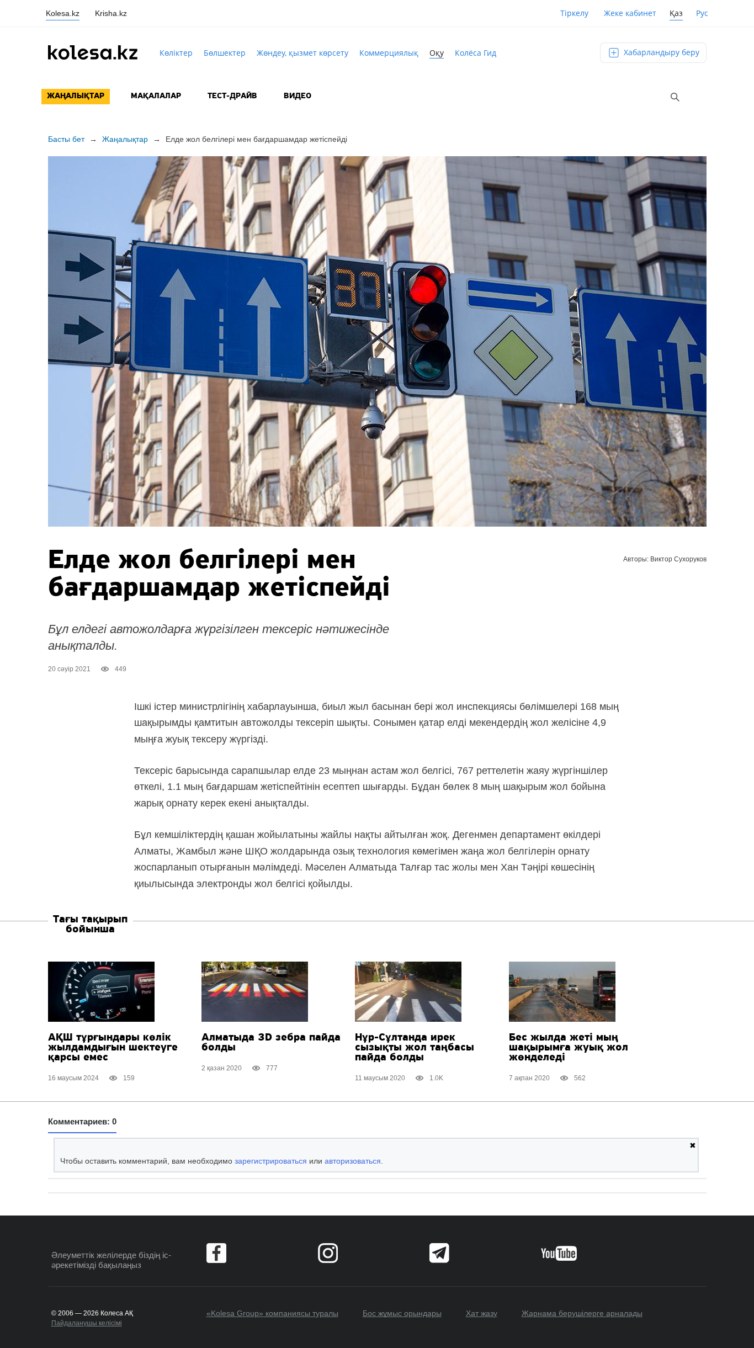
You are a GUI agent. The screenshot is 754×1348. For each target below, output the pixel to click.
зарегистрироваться (271, 1160)
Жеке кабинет (630, 13)
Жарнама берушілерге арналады (582, 1313)
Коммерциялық (388, 52)
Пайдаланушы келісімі (86, 1323)
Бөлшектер (225, 52)
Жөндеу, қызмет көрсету (302, 52)
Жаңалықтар (75, 96)
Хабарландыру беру (660, 52)
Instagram (328, 1253)
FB (216, 1253)
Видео (297, 96)
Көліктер (176, 52)
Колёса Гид (475, 52)
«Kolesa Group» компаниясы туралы (272, 1313)
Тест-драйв (232, 96)
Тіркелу (574, 13)
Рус (702, 13)
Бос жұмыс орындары (402, 1313)
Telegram (439, 1253)
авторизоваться (353, 1160)
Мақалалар (156, 96)
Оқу (436, 52)
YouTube (559, 1253)
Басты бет (66, 139)
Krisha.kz (111, 13)
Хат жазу (481, 1313)
